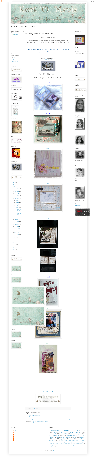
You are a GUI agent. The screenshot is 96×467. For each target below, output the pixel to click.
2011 (14, 247)
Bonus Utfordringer (66, 437)
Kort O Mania (17, 436)
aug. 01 (17, 207)
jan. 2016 (16, 235)
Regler (33, 26)
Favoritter (71, 439)
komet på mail (52, 445)
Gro (48, 309)
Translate (16, 34)
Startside (14, 26)
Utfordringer (54, 430)
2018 (14, 182)
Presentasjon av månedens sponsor (67, 432)
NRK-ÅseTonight (56, 443)
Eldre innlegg (67, 419)
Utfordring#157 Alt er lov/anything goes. (18, 212)
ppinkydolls (75, 445)
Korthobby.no (48, 60)
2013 (14, 242)
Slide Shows (67, 443)
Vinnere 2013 (63, 440)
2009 (14, 252)
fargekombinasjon (79, 443)
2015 (14, 238)
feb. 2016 (16, 232)
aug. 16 (17, 203)
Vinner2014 (57, 436)
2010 (14, 249)
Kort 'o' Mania (77, 442)
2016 (14, 187)
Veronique (48, 344)
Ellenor (48, 218)
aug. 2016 (16, 198)
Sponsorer (54, 439)
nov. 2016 (16, 191)
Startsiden (48, 419)
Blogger (54, 450)
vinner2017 (82, 437)
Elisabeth (16, 434)
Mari (47, 148)
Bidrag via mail (71, 436)
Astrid (15, 432)
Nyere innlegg (29, 419)
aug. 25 (18, 200)
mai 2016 (17, 224)
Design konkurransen (74, 440)
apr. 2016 (16, 226)
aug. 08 (18, 205)
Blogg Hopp (62, 439)
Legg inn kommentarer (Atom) (40, 422)
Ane (48, 183)
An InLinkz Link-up (48, 391)
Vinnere (67, 430)
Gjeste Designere (76, 434)
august (73, 443)
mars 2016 (17, 229)
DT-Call (75, 437)
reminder (81, 445)
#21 (56, 442)
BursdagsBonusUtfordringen (67, 442)
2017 (14, 184)
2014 (14, 240)
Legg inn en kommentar (33, 416)
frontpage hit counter (14, 62)
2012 (14, 245)
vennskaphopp (52, 446)
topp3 (76, 430)
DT (57, 440)
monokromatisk (61, 445)
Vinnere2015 (53, 434)
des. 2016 (16, 189)
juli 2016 (16, 219)
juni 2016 (16, 222)
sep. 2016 (16, 196)
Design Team (24, 26)
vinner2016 (63, 434)
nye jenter (68, 445)
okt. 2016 (16, 194)
